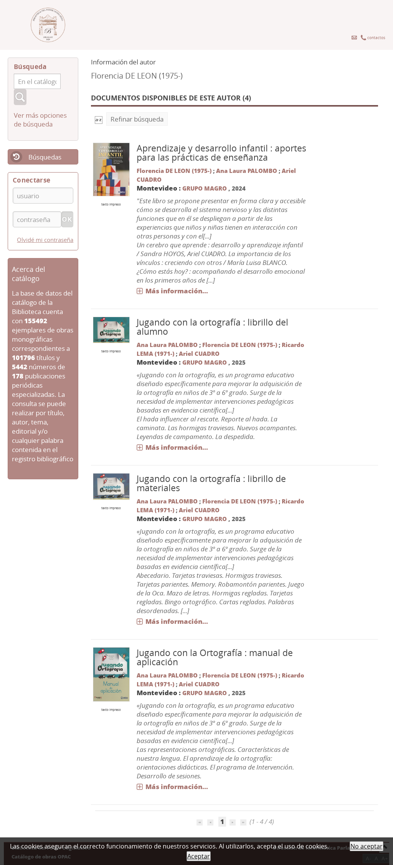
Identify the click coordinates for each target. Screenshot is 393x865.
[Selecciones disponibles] (98, 119)
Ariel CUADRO (199, 353)
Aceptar (198, 856)
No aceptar (366, 846)
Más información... (176, 290)
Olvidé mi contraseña (45, 239)
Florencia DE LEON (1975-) (174, 170)
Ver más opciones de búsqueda (40, 119)
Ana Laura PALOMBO (246, 170)
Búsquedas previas (34, 162)
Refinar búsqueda (137, 119)
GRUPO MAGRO (204, 188)
